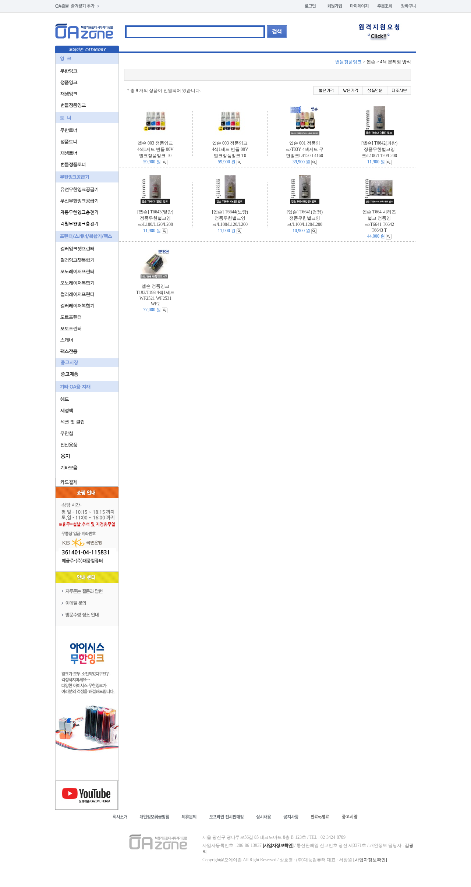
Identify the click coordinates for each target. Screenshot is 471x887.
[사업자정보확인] (370, 859)
